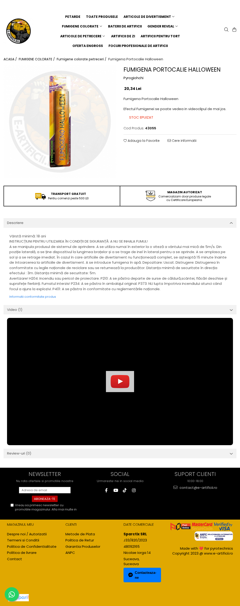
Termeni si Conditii (23, 540)
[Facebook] (106, 490)
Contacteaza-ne (145, 575)
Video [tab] (14, 309)
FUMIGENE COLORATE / (37, 59)
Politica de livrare (22, 552)
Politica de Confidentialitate (36, 513)
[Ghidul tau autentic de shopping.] (18, 597)
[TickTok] (124, 490)
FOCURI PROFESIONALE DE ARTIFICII (138, 45)
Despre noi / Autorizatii (27, 534)
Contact (14, 558)
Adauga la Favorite (143, 140)
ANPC (70, 552)
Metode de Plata (80, 534)
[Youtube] (115, 490)
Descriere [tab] (15, 222)
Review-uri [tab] (19, 453)
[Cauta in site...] (226, 30)
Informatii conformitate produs (32, 296)
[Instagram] (134, 490)
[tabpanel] (60, 121)
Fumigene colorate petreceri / (82, 59)
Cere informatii (183, 140)
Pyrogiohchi (133, 77)
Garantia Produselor (82, 546)
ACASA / (11, 59)
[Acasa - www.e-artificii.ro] (19, 31)
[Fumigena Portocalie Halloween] (60, 121)
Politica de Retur (79, 540)
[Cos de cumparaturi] (233, 30)
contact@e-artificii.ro (198, 487)
